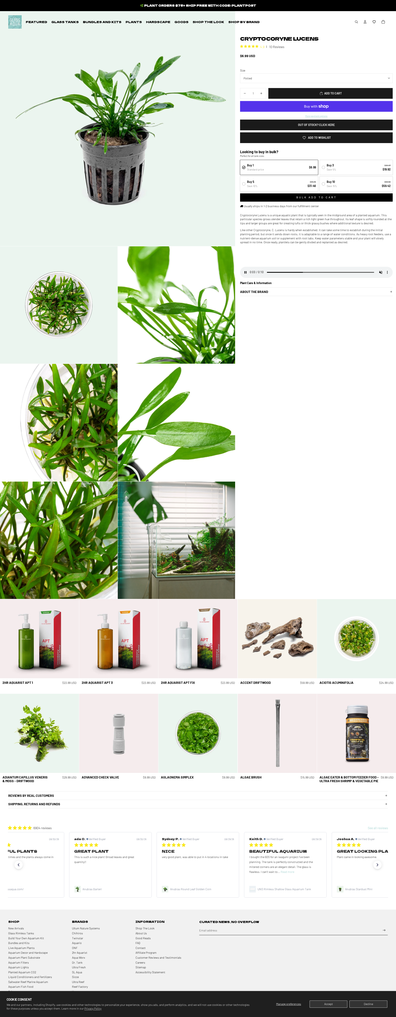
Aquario (77, 943)
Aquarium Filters (18, 962)
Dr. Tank (77, 962)
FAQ (138, 943)
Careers (140, 962)
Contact (141, 948)
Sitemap (141, 967)
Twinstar (77, 938)
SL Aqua (77, 972)
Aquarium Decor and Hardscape (28, 952)
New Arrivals (16, 928)
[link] (110, 889)
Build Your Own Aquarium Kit (26, 938)
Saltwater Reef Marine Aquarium (28, 982)
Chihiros (77, 933)
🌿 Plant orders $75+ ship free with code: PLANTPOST (198, 5)
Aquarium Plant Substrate (24, 957)
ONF (75, 948)
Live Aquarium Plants (21, 948)
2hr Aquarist (79, 952)
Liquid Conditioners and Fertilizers (30, 977)
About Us (141, 933)
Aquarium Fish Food (20, 986)
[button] (374, 21)
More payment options (316, 115)
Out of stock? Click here (316, 125)
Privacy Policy (92, 1008)
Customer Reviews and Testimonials (158, 957)
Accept (328, 1004)
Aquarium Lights (18, 967)
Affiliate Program (146, 952)
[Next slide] (73, 638)
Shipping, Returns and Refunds (34, 804)
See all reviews (378, 828)
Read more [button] (200, 872)
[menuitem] (36, 21)
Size (242, 70)
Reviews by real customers (31, 795)
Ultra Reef (78, 982)
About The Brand (254, 292)
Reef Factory (80, 986)
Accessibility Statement (150, 972)
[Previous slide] (6, 638)
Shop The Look (145, 928)
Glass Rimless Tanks (21, 933)
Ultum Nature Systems (86, 928)
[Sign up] (384, 930)
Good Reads (143, 938)
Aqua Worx (78, 957)
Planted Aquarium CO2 (22, 972)
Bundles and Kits (18, 943)
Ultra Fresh (79, 967)
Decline (368, 1004)
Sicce (75, 977)
